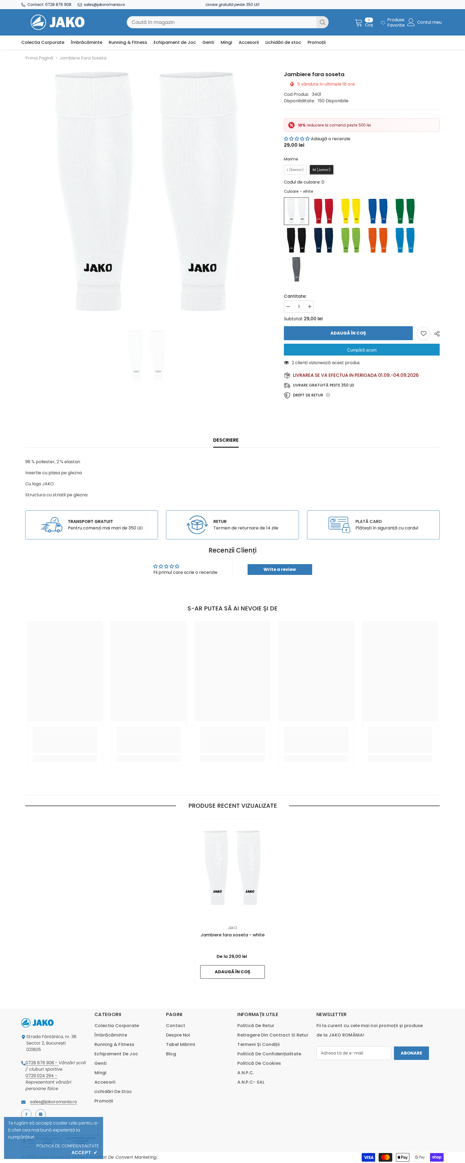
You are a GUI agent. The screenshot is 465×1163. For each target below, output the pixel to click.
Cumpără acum (361, 350)
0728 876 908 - (42, 1063)
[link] (91, 524)
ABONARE (411, 1053)
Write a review (279, 569)
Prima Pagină (39, 58)
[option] (146, 191)
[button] (297, 139)
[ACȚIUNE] (435, 333)
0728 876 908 (58, 4)
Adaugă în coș (348, 333)
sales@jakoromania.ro (104, 4)
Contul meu (429, 22)
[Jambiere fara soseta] (232, 868)
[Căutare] (228, 22)
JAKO (232, 927)
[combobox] (221, 22)
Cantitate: (295, 296)
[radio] (295, 170)
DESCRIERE (226, 440)
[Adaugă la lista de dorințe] (423, 333)
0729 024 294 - (41, 1076)
